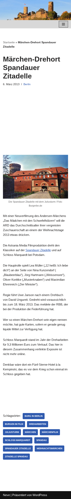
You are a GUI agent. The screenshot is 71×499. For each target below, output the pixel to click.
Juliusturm (12, 432)
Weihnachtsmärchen (49, 448)
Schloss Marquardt (17, 440)
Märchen (30, 432)
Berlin (27, 84)
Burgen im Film (14, 424)
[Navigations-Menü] (63, 24)
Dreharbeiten (37, 424)
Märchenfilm (50, 432)
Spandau (41, 440)
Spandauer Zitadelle (38, 250)
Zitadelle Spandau (16, 456)
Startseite (9, 42)
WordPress (40, 495)
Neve (6, 495)
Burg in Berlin (34, 416)
